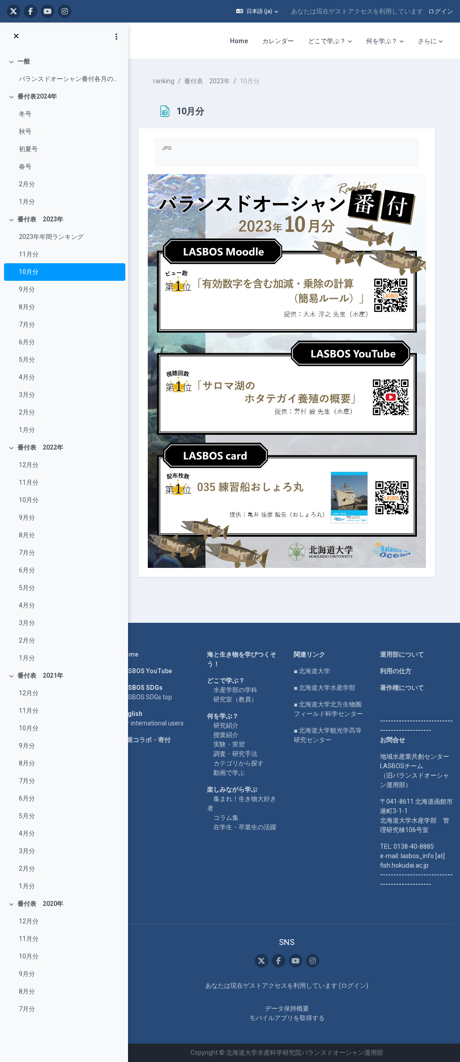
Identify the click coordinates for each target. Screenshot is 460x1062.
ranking (163, 81)
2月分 (27, 184)
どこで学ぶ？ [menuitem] (327, 41)
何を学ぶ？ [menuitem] (382, 41)
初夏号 (28, 149)
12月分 (29, 464)
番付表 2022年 (40, 447)
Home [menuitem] (239, 41)
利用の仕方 (395, 671)
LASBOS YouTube (146, 671)
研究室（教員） (235, 699)
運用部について (402, 654)
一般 (24, 61)
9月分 (27, 289)
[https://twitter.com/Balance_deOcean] (13, 11)
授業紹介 (226, 734)
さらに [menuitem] (427, 41)
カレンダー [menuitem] (278, 41)
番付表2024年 (37, 96)
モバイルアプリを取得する (287, 1018)
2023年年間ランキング (51, 236)
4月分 (27, 377)
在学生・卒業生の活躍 (244, 827)
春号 (25, 166)
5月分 (27, 359)
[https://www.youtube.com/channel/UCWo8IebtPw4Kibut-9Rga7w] (47, 11)
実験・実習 (229, 744)
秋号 (25, 131)
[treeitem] (64, 70)
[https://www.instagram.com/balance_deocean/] (64, 11)
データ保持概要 (287, 1008)
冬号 (25, 113)
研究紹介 (226, 725)
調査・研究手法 (235, 753)
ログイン (440, 11)
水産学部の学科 (235, 689)
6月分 (27, 342)
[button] (257, 11)
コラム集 (226, 817)
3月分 (27, 394)
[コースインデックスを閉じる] (16, 36)
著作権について (402, 687)
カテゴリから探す (238, 763)
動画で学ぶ (229, 772)
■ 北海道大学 (312, 671)
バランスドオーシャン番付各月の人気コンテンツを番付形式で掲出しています (70, 78)
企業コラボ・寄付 (145, 739)
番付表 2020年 (40, 903)
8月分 (27, 306)
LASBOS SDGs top (146, 697)
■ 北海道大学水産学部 (324, 687)
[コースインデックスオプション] (116, 36)
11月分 (29, 254)
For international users (152, 723)
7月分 (27, 324)
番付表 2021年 (40, 675)
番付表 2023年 (40, 219)
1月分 (27, 201)
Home (129, 654)
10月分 (29, 271)
